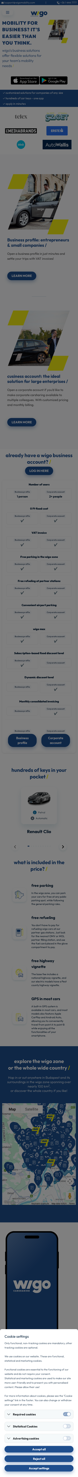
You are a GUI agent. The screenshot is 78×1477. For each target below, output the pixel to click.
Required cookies (24, 1414)
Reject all (39, 1459)
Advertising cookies (26, 1438)
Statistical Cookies (25, 1426)
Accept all (39, 1449)
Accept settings (39, 1468)
